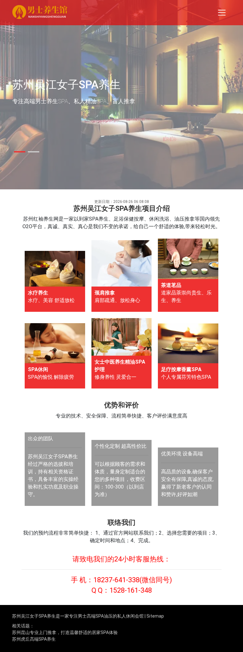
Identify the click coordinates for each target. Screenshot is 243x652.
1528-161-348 (130, 590)
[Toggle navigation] (222, 12)
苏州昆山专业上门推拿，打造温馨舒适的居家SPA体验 (65, 632)
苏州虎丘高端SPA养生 (34, 639)
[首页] (39, 12)
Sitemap (155, 616)
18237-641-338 (116, 580)
